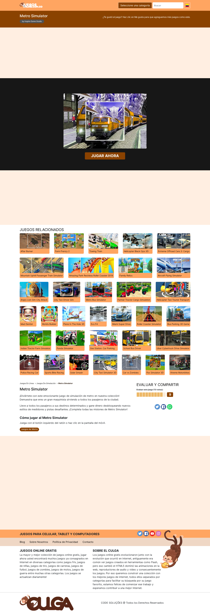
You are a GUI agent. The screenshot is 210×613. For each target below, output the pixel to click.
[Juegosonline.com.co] (31, 5)
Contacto (88, 541)
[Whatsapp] (169, 406)
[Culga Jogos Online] (46, 602)
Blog (22, 541)
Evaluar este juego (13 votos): (150, 389)
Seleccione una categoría (135, 5)
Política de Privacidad (65, 541)
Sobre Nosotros (39, 541)
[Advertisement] (105, 52)
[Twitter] (157, 406)
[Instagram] (158, 533)
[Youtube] (152, 533)
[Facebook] (163, 406)
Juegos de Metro (29, 429)
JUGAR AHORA (105, 155)
